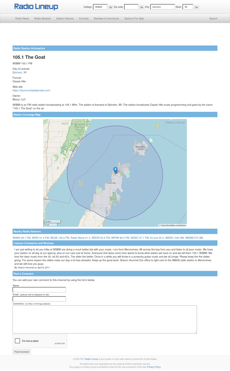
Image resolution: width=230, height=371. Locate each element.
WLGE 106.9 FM (59, 237)
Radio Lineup (91, 358)
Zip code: (118, 6)
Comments (106, 18)
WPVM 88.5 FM (120, 237)
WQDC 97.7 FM (140, 237)
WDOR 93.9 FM (101, 237)
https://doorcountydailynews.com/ (31, 90)
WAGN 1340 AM (174, 237)
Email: (31, 294)
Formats (84, 18)
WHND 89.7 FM (22, 237)
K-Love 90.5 (157, 237)
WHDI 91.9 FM (40, 237)
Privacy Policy (154, 366)
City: (147, 6)
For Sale (134, 18)
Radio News (22, 18)
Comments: (31, 303)
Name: (16, 285)
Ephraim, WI (20, 72)
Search (213, 18)
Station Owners (65, 18)
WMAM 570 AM (194, 237)
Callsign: (88, 6)
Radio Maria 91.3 (80, 237)
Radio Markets (42, 18)
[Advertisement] (115, 36)
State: (179, 6)
